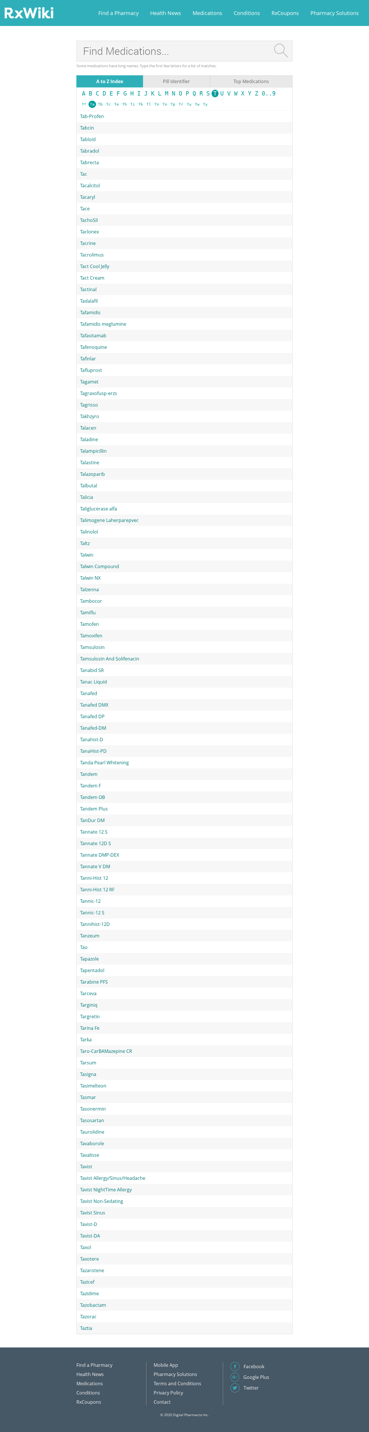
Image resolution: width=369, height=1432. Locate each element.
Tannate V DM (95, 866)
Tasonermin (93, 1109)
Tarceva (88, 993)
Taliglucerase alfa (98, 509)
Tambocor (91, 601)
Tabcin (87, 128)
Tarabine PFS (94, 982)
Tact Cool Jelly (94, 266)
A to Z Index (109, 81)
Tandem (88, 774)
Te (116, 104)
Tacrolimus (92, 255)
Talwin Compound (99, 566)
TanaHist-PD (93, 751)
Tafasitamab (93, 335)
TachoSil (89, 220)
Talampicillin (93, 451)
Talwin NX (90, 578)
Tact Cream (92, 278)
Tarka (86, 1039)
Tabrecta (89, 162)
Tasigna (88, 1074)
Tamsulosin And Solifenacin (109, 659)
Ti (132, 104)
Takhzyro (89, 416)
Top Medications (251, 81)
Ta (92, 104)
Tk (140, 104)
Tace (85, 208)
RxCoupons (285, 13)
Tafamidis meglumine (103, 324)
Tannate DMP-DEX (99, 855)
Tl (148, 104)
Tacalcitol (90, 185)
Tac (83, 174)
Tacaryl (87, 197)
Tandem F (90, 786)
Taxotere (89, 1259)
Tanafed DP (92, 716)
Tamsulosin (92, 647)
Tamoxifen (91, 635)
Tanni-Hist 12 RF (97, 889)
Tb (100, 104)
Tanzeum (89, 936)
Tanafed (88, 693)
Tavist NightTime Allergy (106, 1189)
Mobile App (166, 1365)
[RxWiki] (28, 12)
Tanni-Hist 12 (94, 878)
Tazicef (87, 1282)
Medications (207, 13)
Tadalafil (89, 301)
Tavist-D (88, 1224)
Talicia (86, 497)
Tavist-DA (90, 1236)
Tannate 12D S (95, 843)
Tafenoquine (93, 347)
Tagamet (89, 382)
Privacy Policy (168, 1393)
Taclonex (89, 232)
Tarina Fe (89, 1028)
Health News (165, 13)
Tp (173, 104)
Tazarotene (92, 1270)
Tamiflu (88, 612)
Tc (108, 104)
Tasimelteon (93, 1086)
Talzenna (89, 589)
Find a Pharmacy (118, 13)
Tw (197, 104)
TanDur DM (92, 820)
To (165, 104)
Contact (162, 1402)
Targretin (90, 1016)
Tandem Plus (94, 809)
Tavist (86, 1166)
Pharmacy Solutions (334, 13)
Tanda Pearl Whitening (104, 762)
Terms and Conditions (177, 1383)
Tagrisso (89, 405)
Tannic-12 (90, 901)
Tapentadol (92, 970)
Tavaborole (92, 1143)
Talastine (89, 462)
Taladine (89, 439)
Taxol (85, 1247)
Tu (189, 104)
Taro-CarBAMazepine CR (106, 1051)
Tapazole (89, 959)
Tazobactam (93, 1305)
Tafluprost (91, 370)
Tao (84, 947)
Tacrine (88, 243)
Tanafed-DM (93, 728)
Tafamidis (90, 312)
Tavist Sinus (92, 1213)
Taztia (86, 1328)
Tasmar (88, 1097)
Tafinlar (88, 358)
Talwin (86, 555)
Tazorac (88, 1316)
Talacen (88, 428)
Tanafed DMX (94, 705)
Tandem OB (92, 797)
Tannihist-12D (95, 924)
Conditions (247, 13)
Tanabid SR (92, 670)
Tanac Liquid (93, 682)
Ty (205, 104)
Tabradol (89, 151)
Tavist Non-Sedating (101, 1201)
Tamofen (89, 624)
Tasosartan (92, 1120)
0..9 (269, 93)
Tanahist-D (91, 739)
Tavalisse (89, 1155)
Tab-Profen (92, 116)
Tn (157, 104)
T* (84, 104)
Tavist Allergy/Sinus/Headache (112, 1178)
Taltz (85, 543)
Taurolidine (92, 1132)
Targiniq (88, 1005)
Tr (181, 104)
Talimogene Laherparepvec (109, 520)
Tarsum (88, 1063)
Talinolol (89, 532)
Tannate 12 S (94, 832)
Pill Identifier (176, 81)
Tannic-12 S (92, 912)
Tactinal (88, 289)
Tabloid (88, 139)
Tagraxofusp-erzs (98, 393)
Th (124, 104)
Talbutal (88, 485)
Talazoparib (92, 474)
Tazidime (89, 1293)
